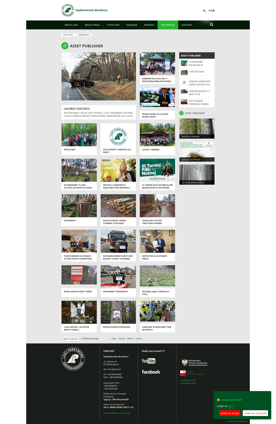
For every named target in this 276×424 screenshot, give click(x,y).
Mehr (231, 406)
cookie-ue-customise (255, 413)
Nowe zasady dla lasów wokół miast (155, 115)
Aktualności (84, 34)
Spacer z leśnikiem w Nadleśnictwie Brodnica (116, 186)
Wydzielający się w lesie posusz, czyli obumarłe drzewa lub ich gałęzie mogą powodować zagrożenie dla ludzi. (98, 114)
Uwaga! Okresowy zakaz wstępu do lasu (200, 84)
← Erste (112, 338)
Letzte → (139, 338)
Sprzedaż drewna (190, 136)
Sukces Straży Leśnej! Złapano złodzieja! (114, 222)
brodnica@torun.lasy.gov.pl (116, 413)
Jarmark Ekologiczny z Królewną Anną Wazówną (156, 80)
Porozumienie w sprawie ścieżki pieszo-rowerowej (78, 257)
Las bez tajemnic (151, 149)
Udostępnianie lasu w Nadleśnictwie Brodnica (194, 184)
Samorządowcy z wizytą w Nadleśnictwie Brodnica (199, 96)
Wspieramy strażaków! (115, 291)
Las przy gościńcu (77, 108)
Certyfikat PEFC (188, 383)
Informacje (68, 34)
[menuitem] (71, 24)
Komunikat (70, 220)
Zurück (122, 338)
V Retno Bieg (196, 71)
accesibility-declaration (237, 421)
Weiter (130, 338)
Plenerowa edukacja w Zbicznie (196, 65)
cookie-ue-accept (229, 413)
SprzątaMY (70, 149)
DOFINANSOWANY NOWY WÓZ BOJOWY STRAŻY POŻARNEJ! (118, 257)
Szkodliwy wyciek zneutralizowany (152, 222)
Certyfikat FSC (188, 380)
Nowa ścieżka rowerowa (116, 327)
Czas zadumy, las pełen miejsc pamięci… (76, 328)
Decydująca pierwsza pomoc (199, 102)
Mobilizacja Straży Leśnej (78, 291)
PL (204, 11)
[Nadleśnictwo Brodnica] (67, 10)
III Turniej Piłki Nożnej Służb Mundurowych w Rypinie (157, 186)
